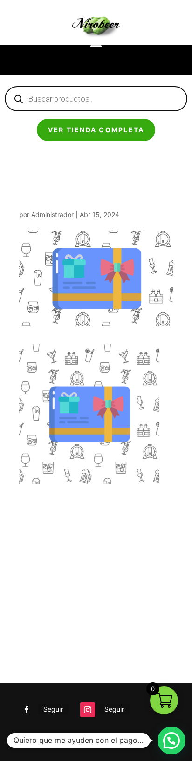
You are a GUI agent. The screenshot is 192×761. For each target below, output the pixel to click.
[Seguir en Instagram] (87, 709)
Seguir (53, 709)
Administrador (52, 214)
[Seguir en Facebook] (26, 709)
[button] (171, 740)
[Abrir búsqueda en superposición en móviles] (96, 99)
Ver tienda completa (96, 130)
